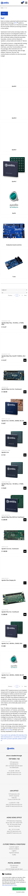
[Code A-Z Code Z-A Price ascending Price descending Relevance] (14, 290)
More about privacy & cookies (9, 885)
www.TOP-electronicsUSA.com (14, 804)
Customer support (14, 847)
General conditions (14, 849)
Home (2, 8)
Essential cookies (20, 892)
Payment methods (14, 853)
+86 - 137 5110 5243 (14, 829)
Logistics (14, 851)
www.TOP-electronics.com (14, 772)
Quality (14, 854)
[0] (22, 2)
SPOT (15, 23)
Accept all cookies (19, 889)
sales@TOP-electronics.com (14, 833)
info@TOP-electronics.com (14, 774)
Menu (4, 13)
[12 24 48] (14, 292)
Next (25, 295)
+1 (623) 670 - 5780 (14, 802)
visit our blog (8, 729)
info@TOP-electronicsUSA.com (14, 806)
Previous (10, 295)
